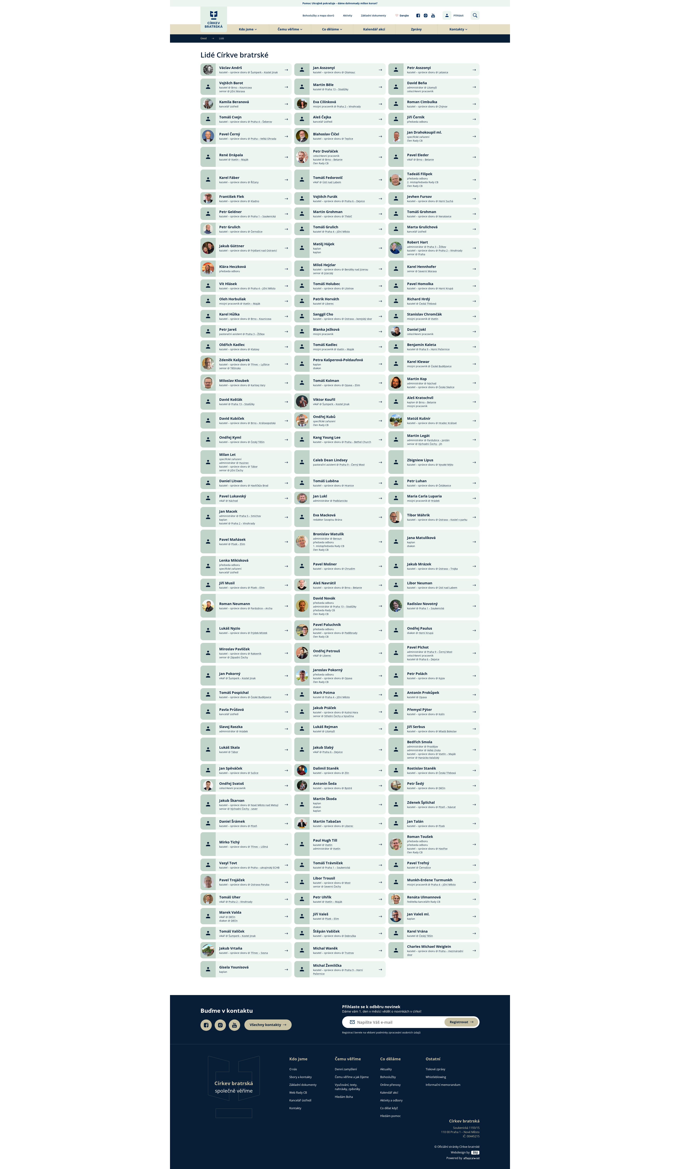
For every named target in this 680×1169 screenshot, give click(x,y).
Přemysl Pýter (419, 709)
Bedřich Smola (419, 742)
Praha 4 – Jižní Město (337, 231)
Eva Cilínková (324, 101)
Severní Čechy (332, 886)
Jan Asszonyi (324, 67)
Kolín (442, 714)
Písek (442, 826)
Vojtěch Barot (231, 83)
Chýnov (443, 106)
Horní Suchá (446, 201)
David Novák (324, 598)
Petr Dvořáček (325, 151)
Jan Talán (415, 821)
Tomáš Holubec (326, 283)
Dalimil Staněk (326, 768)
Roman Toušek (420, 836)
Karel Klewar (418, 361)
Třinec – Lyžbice (260, 364)
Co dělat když (389, 1108)
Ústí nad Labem (331, 182)
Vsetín (434, 318)
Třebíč (348, 216)
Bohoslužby (388, 1077)
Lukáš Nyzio (229, 628)
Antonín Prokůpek (423, 692)
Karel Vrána (417, 931)
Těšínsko (235, 368)
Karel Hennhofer (421, 266)
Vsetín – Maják (239, 159)
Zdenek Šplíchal (421, 802)
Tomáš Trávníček (328, 863)
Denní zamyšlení (346, 1069)
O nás (293, 1069)
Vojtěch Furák (325, 196)
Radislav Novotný (422, 603)
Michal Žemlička (327, 965)
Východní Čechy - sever (244, 808)
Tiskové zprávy (435, 1069)
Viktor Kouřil (324, 399)
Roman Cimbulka (422, 101)
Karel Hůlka (229, 314)
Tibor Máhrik (418, 515)
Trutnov (349, 953)
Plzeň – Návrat (447, 807)
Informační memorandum (443, 1085)
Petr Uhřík (322, 897)
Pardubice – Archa (261, 608)
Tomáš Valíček (231, 931)
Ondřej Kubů (324, 416)
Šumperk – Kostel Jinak (264, 72)
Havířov (443, 848)
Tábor (254, 466)
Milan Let (227, 454)
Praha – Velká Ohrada (263, 138)
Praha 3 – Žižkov (436, 246)
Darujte (404, 15)
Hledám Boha (344, 1097)
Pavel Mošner (325, 564)
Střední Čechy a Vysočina (339, 716)
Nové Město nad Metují (264, 805)
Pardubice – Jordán (438, 440)
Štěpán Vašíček (326, 931)
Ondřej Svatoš (231, 783)
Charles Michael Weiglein (429, 946)
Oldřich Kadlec (232, 344)
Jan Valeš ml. (418, 914)
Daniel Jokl (416, 329)
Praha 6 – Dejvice (355, 201)
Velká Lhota (434, 750)
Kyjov (442, 678)
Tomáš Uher (229, 897)
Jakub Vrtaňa (230, 948)
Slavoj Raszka (231, 726)
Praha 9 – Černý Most (352, 464)
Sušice (254, 773)
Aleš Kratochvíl (420, 397)
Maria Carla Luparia (424, 496)
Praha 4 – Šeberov (261, 121)
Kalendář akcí (389, 1092)
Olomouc (350, 72)
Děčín (442, 788)
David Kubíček (231, 418)
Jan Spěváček (230, 768)
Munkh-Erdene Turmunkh (429, 880)
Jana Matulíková (421, 537)
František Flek (231, 196)
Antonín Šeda (325, 783)
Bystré (348, 788)
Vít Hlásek (228, 283)
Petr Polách (417, 673)
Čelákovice (445, 485)
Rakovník (256, 653)
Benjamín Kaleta (421, 344)
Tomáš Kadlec (325, 344)
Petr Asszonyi (419, 67)
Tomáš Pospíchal (234, 692)
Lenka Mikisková (233, 560)
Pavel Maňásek (232, 539)
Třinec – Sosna (259, 953)
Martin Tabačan (327, 821)
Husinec (244, 463)
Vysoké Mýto (446, 464)
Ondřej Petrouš (326, 651)
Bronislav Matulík (328, 534)
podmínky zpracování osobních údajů (398, 1032)
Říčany (255, 182)
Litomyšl (432, 87)
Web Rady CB (298, 1092)
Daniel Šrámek (232, 821)
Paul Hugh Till (325, 840)
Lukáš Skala (229, 747)
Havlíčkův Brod (259, 485)
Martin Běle (323, 84)
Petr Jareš (228, 329)
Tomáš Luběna (326, 481)
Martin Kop (417, 378)
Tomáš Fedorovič (328, 177)
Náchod (431, 383)
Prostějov (432, 746)
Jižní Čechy (236, 470)
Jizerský (328, 273)
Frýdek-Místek (259, 633)
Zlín (347, 773)
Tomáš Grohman (421, 211)
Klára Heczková (232, 266)
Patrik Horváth (326, 299)
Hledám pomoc (390, 1116)
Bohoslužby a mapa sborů (318, 15)
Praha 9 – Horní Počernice (434, 349)
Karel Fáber (229, 177)
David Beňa (417, 83)
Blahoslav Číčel (326, 134)
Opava (348, 678)
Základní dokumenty (373, 15)
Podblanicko (340, 500)
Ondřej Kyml (230, 437)
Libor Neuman (419, 583)
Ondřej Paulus (419, 628)
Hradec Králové (448, 423)
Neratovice (445, 216)
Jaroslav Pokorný (327, 669)
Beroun (337, 538)
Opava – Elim (352, 385)
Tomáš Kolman (326, 380)
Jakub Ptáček (324, 707)
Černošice (256, 231)
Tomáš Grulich (325, 227)
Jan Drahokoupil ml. (424, 132)
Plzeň (254, 826)
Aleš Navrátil (324, 583)
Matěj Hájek (323, 244)
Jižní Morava (237, 91)
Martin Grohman (327, 211)
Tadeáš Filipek (419, 173)
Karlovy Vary (258, 385)
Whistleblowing (436, 1077)
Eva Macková (324, 515)
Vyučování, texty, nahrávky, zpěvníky (347, 1087)
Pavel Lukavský (232, 496)
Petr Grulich (229, 227)
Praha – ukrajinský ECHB (265, 867)
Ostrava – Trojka (448, 568)
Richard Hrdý (418, 299)
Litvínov (349, 288)
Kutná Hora (351, 712)
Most (347, 882)
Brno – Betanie (333, 159)
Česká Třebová (427, 303)
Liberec (329, 303)
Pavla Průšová (231, 709)
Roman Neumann (234, 603)
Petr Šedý (415, 783)
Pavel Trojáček (232, 880)
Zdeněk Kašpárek (234, 359)
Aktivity (347, 15)
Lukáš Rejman (325, 726)
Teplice (349, 138)
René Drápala (231, 155)
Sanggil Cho (323, 314)
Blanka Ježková (326, 329)
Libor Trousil (324, 878)
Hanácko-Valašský (428, 757)
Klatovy (255, 349)
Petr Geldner (230, 211)
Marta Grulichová (422, 227)
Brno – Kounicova (241, 87)
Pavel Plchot (418, 647)
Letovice (443, 72)
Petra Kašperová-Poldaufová (338, 359)
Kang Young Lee (327, 437)
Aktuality (386, 1069)
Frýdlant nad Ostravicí (264, 250)
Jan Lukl (320, 496)
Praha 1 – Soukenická (263, 216)
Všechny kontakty (265, 1025)
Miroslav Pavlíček (234, 649)
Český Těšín (258, 442)
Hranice (349, 485)
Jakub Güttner (231, 245)
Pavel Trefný (418, 863)
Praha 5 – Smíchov (250, 516)
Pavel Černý (229, 134)
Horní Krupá (446, 288)
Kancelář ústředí (300, 1100)
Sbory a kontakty (300, 1077)
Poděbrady (351, 633)
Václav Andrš (230, 67)
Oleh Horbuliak (232, 299)
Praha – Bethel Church (358, 442)
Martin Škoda (325, 798)
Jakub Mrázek (419, 564)
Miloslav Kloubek (234, 380)
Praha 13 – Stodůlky (336, 89)
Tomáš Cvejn (230, 117)
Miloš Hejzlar (324, 264)
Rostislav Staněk (421, 768)
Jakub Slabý (323, 747)
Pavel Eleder (418, 155)
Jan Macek (228, 511)
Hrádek (435, 500)
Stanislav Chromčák (424, 314)
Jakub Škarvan (231, 800)
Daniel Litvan (230, 481)
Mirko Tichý (229, 842)
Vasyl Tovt (228, 863)
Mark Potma (324, 692)
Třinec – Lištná (259, 846)
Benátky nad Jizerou (356, 269)
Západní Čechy (239, 657)
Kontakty (295, 1108)
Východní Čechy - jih (430, 444)
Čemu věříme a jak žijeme (352, 1077)
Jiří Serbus (416, 726)
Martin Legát (418, 435)
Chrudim (350, 568)
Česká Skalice (446, 387)
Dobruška (350, 936)
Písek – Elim (238, 544)
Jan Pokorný (229, 673)
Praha (421, 254)
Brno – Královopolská (263, 423)
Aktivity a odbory (391, 1100)
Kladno (255, 201)
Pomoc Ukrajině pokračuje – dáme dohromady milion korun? (340, 3)
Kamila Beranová (234, 101)
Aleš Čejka (322, 117)
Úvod (203, 38)
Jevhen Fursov (419, 196)
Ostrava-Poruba (260, 884)
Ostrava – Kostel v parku (453, 519)
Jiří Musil (227, 583)
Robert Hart (417, 242)
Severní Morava (427, 271)
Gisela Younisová (234, 967)
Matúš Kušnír (418, 418)
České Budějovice (441, 366)
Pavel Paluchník (327, 624)
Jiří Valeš (320, 914)
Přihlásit (459, 15)
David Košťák (230, 399)
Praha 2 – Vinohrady (349, 106)
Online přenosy (390, 1085)
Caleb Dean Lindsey (330, 460)
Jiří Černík (415, 117)
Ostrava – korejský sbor (358, 318)
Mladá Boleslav (448, 731)
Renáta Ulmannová (424, 897)
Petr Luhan (417, 481)
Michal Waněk (325, 948)
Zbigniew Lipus (420, 460)
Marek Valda (230, 912)
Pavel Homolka (420, 283)
